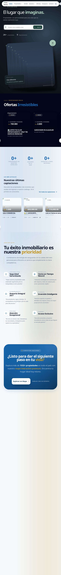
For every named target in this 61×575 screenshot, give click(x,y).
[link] (30, 64)
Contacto (51, 3)
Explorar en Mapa (20, 381)
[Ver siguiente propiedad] (52, 43)
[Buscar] (55, 3)
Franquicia (45, 3)
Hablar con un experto (40, 381)
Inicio (10, 3)
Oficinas (38, 3)
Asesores (31, 3)
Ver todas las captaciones (47, 192)
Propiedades (17, 3)
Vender (26, 3)
